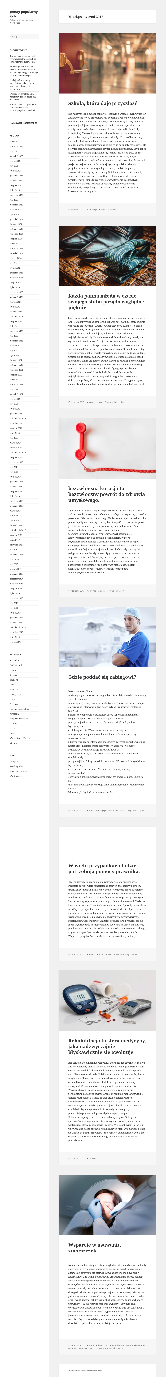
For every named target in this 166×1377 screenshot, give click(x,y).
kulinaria (14, 689)
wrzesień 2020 (16, 423)
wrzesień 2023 (16, 277)
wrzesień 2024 (16, 234)
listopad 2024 (16, 224)
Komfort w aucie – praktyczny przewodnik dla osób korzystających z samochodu (24, 107)
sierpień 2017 (16, 535)
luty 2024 (14, 263)
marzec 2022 (16, 345)
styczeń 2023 (16, 306)
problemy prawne (128, 954)
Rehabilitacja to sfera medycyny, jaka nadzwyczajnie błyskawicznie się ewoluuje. (107, 1046)
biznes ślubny (105, 402)
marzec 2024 (16, 258)
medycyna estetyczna (108, 810)
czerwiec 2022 (16, 331)
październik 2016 (18, 578)
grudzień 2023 (16, 272)
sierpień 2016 (16, 588)
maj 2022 (14, 336)
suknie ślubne (118, 402)
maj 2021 (14, 389)
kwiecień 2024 (16, 253)
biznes (13, 670)
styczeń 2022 (16, 355)
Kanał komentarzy (18, 771)
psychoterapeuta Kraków (91, 572)
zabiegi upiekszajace (134, 810)
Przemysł (14, 704)
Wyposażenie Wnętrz (20, 738)
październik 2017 (18, 530)
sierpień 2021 (16, 374)
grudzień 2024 (16, 219)
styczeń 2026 (16, 170)
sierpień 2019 (16, 457)
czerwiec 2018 (16, 501)
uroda (12, 728)
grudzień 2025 (16, 175)
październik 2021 (18, 365)
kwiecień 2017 (16, 554)
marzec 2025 (16, 209)
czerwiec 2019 (16, 462)
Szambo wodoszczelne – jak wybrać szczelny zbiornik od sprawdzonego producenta (23, 59)
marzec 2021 (16, 399)
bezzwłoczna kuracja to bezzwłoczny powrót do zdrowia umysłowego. (106, 494)
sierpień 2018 (16, 491)
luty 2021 (14, 404)
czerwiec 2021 (16, 384)
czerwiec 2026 (16, 146)
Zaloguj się (15, 761)
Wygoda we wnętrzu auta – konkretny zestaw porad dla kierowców (23, 97)
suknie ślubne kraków (127, 349)
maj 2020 (14, 438)
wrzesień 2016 (16, 583)
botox (108, 1345)
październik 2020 (18, 418)
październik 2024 (18, 229)
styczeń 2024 (16, 268)
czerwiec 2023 (16, 292)
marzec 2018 (16, 510)
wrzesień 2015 (16, 632)
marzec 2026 (16, 161)
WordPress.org (17, 776)
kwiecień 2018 (16, 506)
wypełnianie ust (116, 1348)
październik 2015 (18, 627)
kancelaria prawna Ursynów (84, 905)
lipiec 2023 (15, 287)
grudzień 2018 (16, 481)
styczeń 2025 (16, 214)
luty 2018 (14, 515)
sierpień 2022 (16, 321)
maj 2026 (14, 151)
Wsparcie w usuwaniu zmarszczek (94, 1247)
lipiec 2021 (15, 379)
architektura (16, 660)
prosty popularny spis (24, 13)
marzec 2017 (16, 559)
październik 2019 (18, 452)
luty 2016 (14, 608)
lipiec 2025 (15, 190)
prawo (116, 954)
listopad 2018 (16, 486)
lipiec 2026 (15, 141)
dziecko (13, 675)
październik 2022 (18, 316)
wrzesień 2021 (16, 370)
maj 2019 (14, 467)
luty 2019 (14, 472)
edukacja (14, 679)
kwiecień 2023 (16, 297)
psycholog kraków (115, 590)
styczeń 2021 (16, 408)
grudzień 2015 (16, 617)
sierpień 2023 (16, 282)
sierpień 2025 (16, 185)
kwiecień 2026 (16, 156)
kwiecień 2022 (16, 340)
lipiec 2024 (15, 243)
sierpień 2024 (16, 238)
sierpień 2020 (16, 428)
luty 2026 (14, 166)
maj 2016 (14, 603)
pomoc (103, 590)
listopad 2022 (16, 311)
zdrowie (13, 743)
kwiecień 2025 (16, 204)
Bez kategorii (16, 665)
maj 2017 (14, 549)
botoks (101, 1345)
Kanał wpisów (16, 766)
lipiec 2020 (15, 433)
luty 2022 (14, 350)
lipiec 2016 (15, 593)
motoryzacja (15, 694)
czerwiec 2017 (16, 544)
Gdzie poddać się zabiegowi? (102, 677)
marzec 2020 (16, 442)
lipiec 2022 (15, 326)
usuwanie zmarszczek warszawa (93, 1348)
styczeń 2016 (16, 612)
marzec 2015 (16, 642)
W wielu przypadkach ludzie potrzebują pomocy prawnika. (104, 868)
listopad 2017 (16, 525)
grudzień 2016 (16, 574)
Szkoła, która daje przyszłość (102, 103)
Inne (12, 684)
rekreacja (14, 713)
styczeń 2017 (16, 569)
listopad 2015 (16, 622)
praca (12, 699)
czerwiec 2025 (16, 195)
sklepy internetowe (19, 718)
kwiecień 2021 (16, 394)
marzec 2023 (16, 302)
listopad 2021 (16, 360)
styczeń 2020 (16, 447)
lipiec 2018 (15, 496)
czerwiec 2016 (16, 598)
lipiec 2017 (15, 540)
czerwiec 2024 (16, 248)
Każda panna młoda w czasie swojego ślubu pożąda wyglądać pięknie (106, 301)
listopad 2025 (16, 180)
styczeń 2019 (16, 476)
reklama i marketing (19, 709)
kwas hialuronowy (120, 1345)
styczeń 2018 (16, 520)
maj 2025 (14, 200)
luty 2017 (14, 564)
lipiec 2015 (15, 637)
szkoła (113, 209)
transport (14, 723)
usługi (12, 733)
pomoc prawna (106, 954)
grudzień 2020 (16, 413)
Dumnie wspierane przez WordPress (85, 1370)
